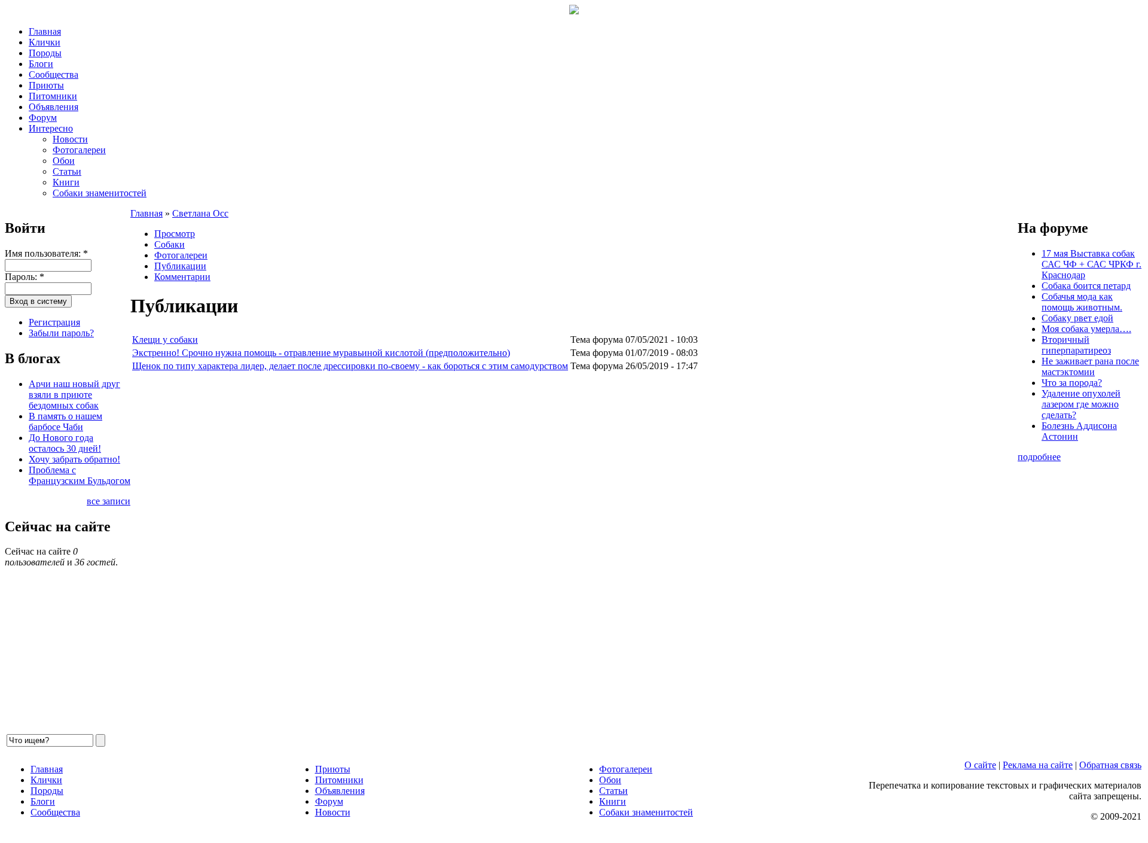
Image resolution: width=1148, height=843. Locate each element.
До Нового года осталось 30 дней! (65, 443)
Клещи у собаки (165, 339)
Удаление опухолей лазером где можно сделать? (1081, 404)
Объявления (53, 107)
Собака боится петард (1086, 286)
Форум (43, 117)
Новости (70, 139)
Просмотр (174, 234)
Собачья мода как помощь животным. (1082, 301)
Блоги (41, 64)
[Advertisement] (489, 552)
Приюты (46, 85)
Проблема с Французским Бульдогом (79, 475)
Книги (66, 182)
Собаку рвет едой (1077, 318)
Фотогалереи (79, 150)
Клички (44, 42)
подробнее (1039, 457)
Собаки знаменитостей (99, 193)
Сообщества (53, 74)
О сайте (980, 765)
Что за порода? (1072, 383)
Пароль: (24, 277)
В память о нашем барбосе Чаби (65, 421)
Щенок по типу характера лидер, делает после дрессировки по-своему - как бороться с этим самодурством (350, 366)
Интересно (51, 128)
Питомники (53, 96)
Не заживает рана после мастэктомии (1090, 366)
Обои (64, 161)
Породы (45, 53)
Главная (45, 31)
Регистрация (54, 322)
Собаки (169, 244)
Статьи (67, 171)
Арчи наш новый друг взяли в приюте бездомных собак (74, 394)
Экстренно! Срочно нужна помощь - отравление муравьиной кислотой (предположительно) (321, 353)
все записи (108, 501)
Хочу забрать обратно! (74, 459)
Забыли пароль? (61, 333)
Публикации (180, 266)
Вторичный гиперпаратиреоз (1076, 344)
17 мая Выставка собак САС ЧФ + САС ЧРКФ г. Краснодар (1091, 264)
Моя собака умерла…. (1086, 329)
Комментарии (182, 277)
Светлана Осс (200, 213)
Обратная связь (1110, 765)
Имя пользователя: (46, 253)
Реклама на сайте (1038, 765)
